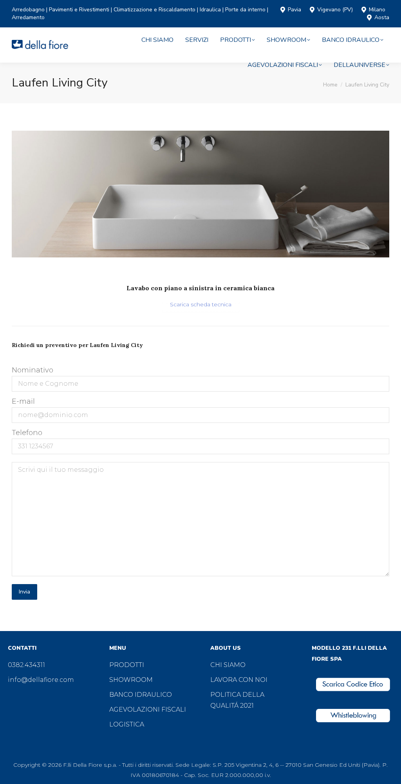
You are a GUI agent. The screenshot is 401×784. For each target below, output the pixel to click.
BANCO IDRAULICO (140, 694)
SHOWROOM (131, 679)
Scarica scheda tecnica (200, 304)
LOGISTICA (126, 724)
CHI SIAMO (228, 665)
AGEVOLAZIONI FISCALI (147, 709)
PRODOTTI (126, 665)
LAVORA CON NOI (238, 679)
